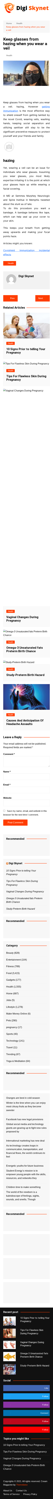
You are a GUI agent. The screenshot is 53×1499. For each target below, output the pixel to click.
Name (7, 771)
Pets (8, 1020)
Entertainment (13, 959)
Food (9, 973)
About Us (7, 1490)
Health (9, 55)
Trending (10, 1054)
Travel (9, 1047)
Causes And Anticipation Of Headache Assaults (25, 722)
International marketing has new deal (25, 1140)
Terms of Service (11, 1494)
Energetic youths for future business (24, 1166)
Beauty (10, 953)
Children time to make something (23, 1187)
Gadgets (10, 980)
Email (6, 784)
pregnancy (11, 1027)
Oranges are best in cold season (23, 1098)
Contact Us (21, 1490)
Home (9, 993)
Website (7, 798)
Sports (9, 1034)
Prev (12, 298)
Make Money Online (16, 1013)
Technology (12, 1041)
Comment (9, 754)
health (11, 263)
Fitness (10, 966)
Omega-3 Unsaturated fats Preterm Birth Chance (24, 649)
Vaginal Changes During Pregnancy (25, 891)
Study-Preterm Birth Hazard (25, 675)
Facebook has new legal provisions (24, 1119)
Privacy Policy (30, 1494)
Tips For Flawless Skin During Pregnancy (25, 1451)
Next (40, 298)
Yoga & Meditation (15, 1061)
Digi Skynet (15, 863)
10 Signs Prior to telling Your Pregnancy (24, 1445)
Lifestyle (10, 1007)
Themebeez (22, 1484)
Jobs (8, 1000)
